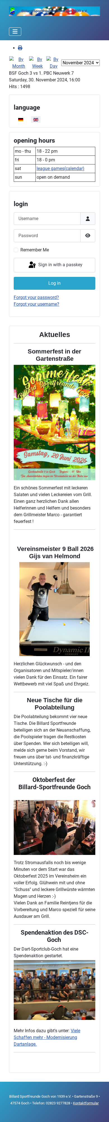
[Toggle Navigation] (15, 31)
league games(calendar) (60, 168)
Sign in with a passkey (59, 264)
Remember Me (34, 250)
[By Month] (19, 62)
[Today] (53, 62)
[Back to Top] (99, 1112)
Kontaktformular (86, 1103)
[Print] (20, 48)
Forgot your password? (36, 297)
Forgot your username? (36, 304)
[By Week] (37, 62)
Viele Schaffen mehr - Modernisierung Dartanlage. (47, 1037)
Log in (54, 283)
